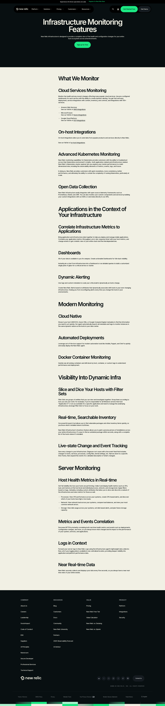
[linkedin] (113, 678)
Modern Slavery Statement (110, 697)
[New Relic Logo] (21, 9)
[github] (109, 678)
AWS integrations (80, 109)
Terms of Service (22, 697)
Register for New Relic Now (97, 1)
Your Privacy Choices (85, 697)
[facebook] (128, 678)
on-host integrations (78, 143)
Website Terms (67, 697)
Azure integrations (80, 115)
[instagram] (118, 678)
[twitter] (104, 678)
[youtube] (99, 678)
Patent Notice (129, 697)
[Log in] (118, 9)
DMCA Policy (38, 697)
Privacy (53, 697)
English (145, 696)
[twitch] (123, 678)
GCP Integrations (79, 120)
